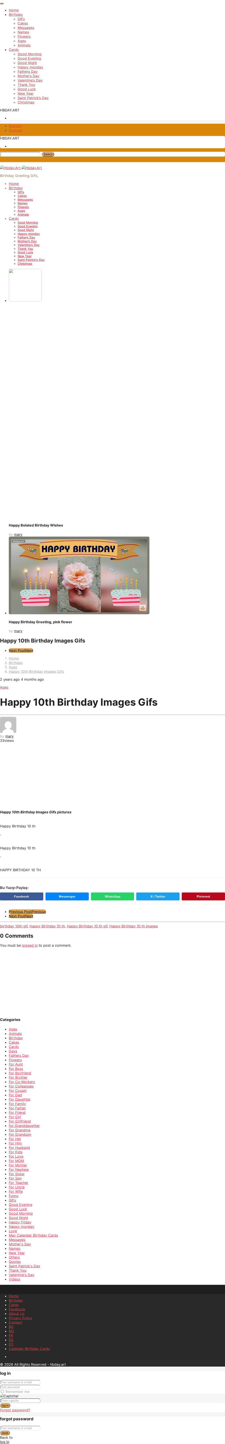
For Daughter (20, 1099)
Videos (14, 1279)
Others (14, 1257)
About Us (16, 1313)
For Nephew (19, 1169)
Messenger (67, 896)
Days (13, 1051)
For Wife (16, 1191)
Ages (22, 41)
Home (14, 10)
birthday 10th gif (13, 926)
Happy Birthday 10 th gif (87, 926)
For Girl (15, 1117)
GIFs (21, 19)
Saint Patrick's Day (24, 1266)
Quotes (15, 1261)
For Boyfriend (20, 1073)
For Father (17, 1108)
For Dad (15, 1095)
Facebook (21, 896)
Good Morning (30, 54)
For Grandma (19, 1130)
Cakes (23, 23)
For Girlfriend (20, 1121)
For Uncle (17, 1187)
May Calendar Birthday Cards (33, 1235)
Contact (15, 130)
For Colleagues (21, 1086)
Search (48, 154)
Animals (24, 45)
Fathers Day (28, 71)
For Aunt (16, 1064)
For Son (15, 1178)
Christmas (26, 102)
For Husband (19, 1147)
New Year (26, 93)
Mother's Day (20, 1244)
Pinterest (203, 896)
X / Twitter (158, 896)
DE (11, 1340)
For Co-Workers (22, 1082)
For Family (17, 1103)
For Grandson (20, 1134)
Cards (14, 49)
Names (23, 32)
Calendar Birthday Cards (29, 1348)
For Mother (18, 1165)
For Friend (17, 1112)
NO (11, 1331)
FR (11, 1335)
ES (11, 1344)
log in (5, 1405)
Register (15, 126)
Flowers (24, 36)
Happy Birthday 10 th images (133, 926)
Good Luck (27, 89)
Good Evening (29, 58)
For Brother (18, 1077)
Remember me (17, 1391)
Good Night (27, 63)
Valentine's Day (21, 1275)
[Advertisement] (112, 775)
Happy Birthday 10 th (47, 926)
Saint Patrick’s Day (33, 98)
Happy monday (30, 67)
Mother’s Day (28, 76)
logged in (30, 945)
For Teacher (18, 1182)
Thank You (26, 84)
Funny (13, 1196)
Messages (26, 27)
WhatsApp (112, 896)
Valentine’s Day (30, 80)
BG (11, 1326)
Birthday (16, 14)
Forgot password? (15, 1410)
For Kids (15, 1152)
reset (5, 1433)
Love (13, 1231)
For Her (15, 1139)
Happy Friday (20, 1222)
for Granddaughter (24, 1125)
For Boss (16, 1068)
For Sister (17, 1174)
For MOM (16, 1160)
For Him (15, 1143)
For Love (16, 1156)
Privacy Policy (20, 1318)
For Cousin (18, 1090)
